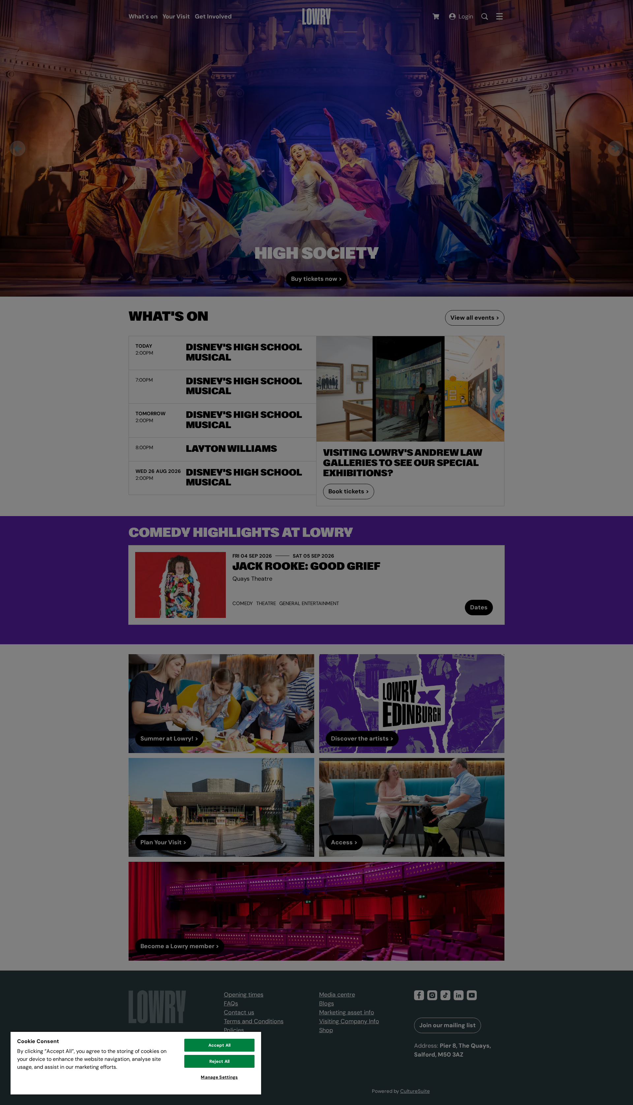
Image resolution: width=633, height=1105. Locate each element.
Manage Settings (219, 1077)
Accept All (219, 1045)
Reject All (219, 1061)
